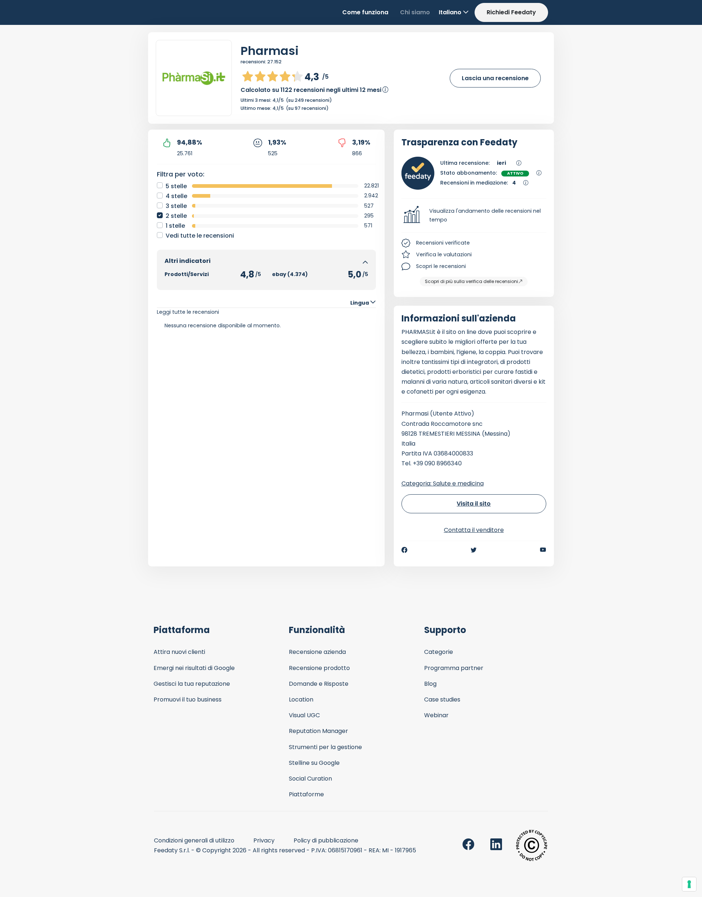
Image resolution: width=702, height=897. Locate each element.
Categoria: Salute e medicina (442, 483)
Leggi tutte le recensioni (188, 312)
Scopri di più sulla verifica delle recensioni (471, 281)
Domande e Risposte (318, 684)
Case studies (442, 699)
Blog (430, 684)
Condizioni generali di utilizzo (194, 840)
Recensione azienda (317, 652)
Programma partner (453, 668)
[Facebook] (404, 550)
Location (301, 699)
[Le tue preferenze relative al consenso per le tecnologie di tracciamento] (689, 884)
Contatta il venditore (474, 530)
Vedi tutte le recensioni (200, 235)
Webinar (436, 715)
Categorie (438, 652)
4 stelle (176, 196)
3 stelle (176, 206)
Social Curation (310, 778)
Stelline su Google (314, 763)
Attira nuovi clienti (179, 652)
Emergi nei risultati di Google (194, 668)
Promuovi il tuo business (188, 699)
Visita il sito (474, 503)
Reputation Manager (318, 731)
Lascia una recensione (495, 78)
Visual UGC (304, 715)
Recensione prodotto (319, 668)
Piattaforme (306, 794)
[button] (474, 216)
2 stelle (176, 216)
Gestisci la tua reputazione (192, 684)
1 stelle (175, 226)
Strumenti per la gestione (325, 747)
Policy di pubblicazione (326, 840)
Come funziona (365, 12)
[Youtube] (543, 550)
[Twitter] (473, 550)
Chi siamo (415, 12)
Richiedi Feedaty (511, 12)
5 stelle (176, 186)
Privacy (264, 840)
